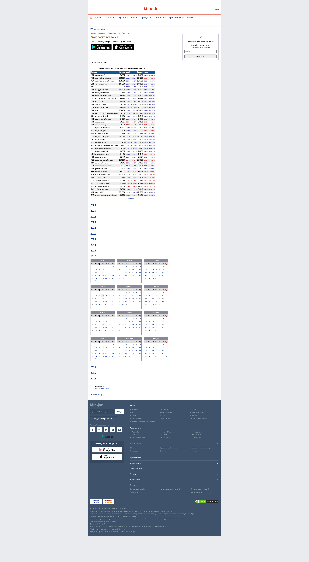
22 (113, 275)
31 (96, 281)
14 (122, 272)
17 (96, 275)
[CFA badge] (121, 502)
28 (109, 278)
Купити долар (134, 451)
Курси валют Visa (102, 388)
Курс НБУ (133, 412)
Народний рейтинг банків (198, 418)
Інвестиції (161, 17)
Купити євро (164, 451)
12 (140, 269)
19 (103, 275)
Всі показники (99, 29)
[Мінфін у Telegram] (99, 429)
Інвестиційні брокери (197, 412)
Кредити (123, 17)
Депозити (111, 17)
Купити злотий (194, 451)
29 (113, 278)
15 (126, 272)
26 (103, 278)
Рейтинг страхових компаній (199, 489)
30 (92, 281)
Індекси (191, 17)
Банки (134, 17)
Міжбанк (133, 415)
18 (99, 275)
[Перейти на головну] (154, 9)
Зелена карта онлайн (137, 489)
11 (136, 269)
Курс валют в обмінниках (168, 448)
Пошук (119, 412)
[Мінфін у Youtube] (119, 429)
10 (133, 269)
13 (146, 272)
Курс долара (164, 409)
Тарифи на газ (194, 415)
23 (92, 278)
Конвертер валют (136, 418)
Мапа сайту (97, 395)
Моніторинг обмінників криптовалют (142, 421)
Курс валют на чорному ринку (200, 448)
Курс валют (134, 409)
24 (96, 278)
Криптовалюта (176, 17)
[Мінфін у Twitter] (106, 429)
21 (122, 275)
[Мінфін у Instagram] (112, 429)
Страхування (146, 17)
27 (106, 278)
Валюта (99, 17)
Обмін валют (134, 448)
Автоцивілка (134, 492)
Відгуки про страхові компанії (170, 489)
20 (106, 275)
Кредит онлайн (165, 418)
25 (99, 278)
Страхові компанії (196, 492)
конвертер (130, 199)
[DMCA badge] (207, 502)
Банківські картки (166, 412)
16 (92, 275)
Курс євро (193, 409)
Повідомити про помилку (103, 419)
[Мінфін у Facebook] (92, 429)
